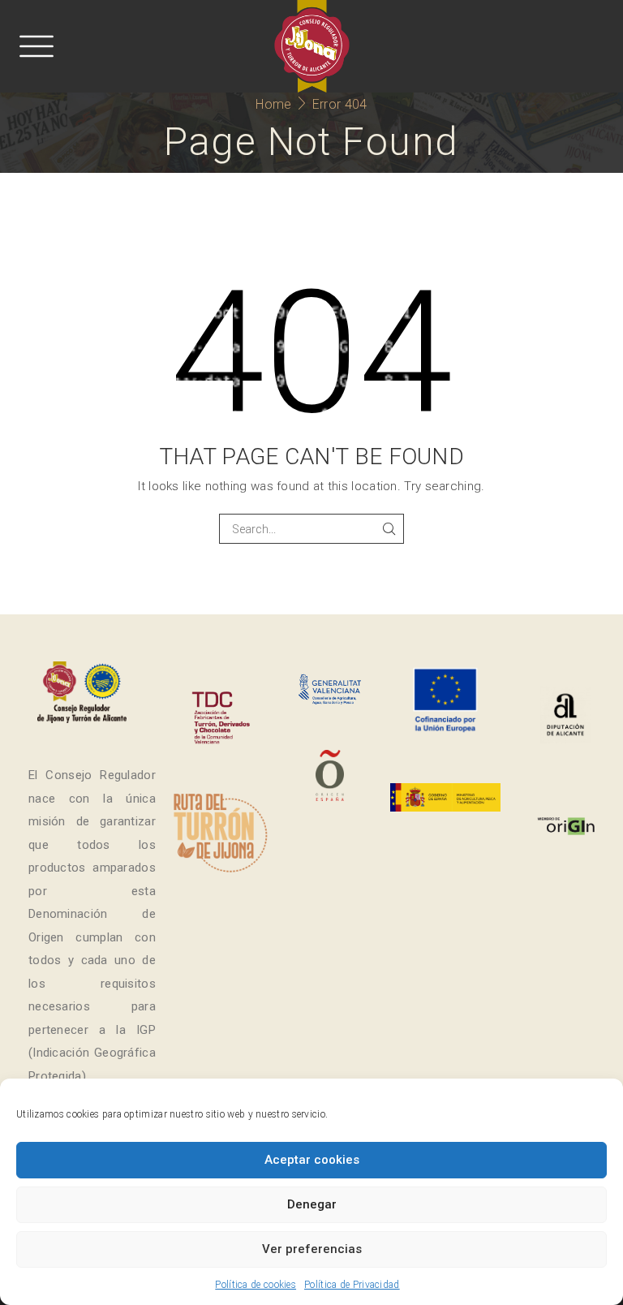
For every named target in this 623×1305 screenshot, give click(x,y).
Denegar (312, 1204)
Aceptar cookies (311, 1159)
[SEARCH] (389, 529)
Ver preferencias (312, 1249)
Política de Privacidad (352, 1284)
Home (273, 104)
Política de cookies (255, 1284)
